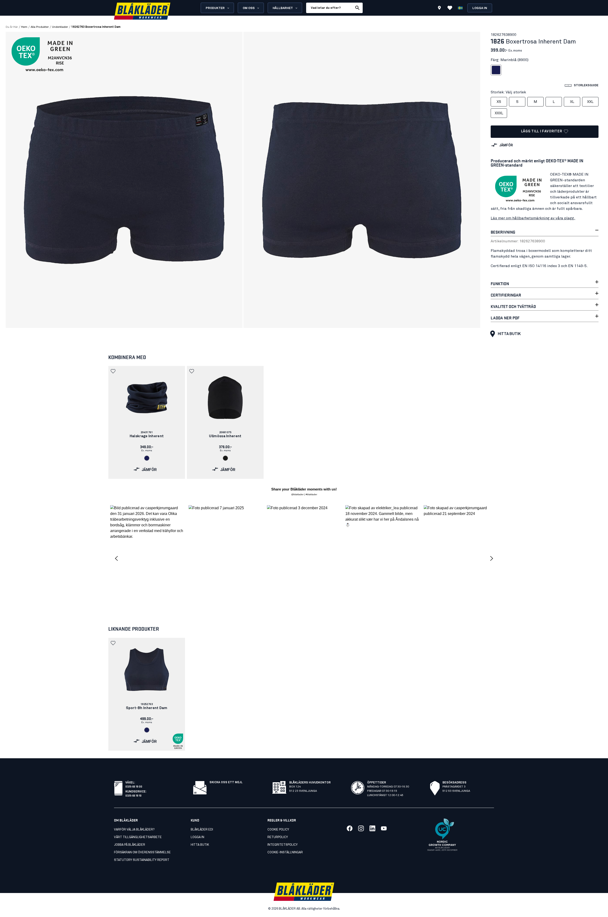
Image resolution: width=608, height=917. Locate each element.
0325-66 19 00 (133, 786)
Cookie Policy (278, 829)
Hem (24, 27)
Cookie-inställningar (285, 852)
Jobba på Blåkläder (129, 844)
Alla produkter (40, 27)
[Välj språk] (460, 8)
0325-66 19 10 (133, 795)
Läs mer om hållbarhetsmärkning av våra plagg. (533, 218)
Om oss (249, 8)
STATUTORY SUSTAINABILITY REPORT (141, 860)
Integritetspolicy (282, 844)
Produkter (215, 8)
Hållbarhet (283, 8)
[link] (146, 422)
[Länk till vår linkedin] (372, 828)
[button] (113, 371)
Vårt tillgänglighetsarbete (138, 837)
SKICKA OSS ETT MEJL (225, 782)
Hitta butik (509, 334)
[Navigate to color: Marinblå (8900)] (146, 458)
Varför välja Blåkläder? (134, 829)
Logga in (479, 8)
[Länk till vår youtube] (384, 828)
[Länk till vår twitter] (361, 828)
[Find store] (439, 8)
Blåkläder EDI (202, 829)
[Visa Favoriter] (450, 8)
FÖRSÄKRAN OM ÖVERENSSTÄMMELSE (142, 852)
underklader (60, 27)
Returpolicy (277, 837)
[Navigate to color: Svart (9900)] (225, 458)
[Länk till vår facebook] (349, 828)
